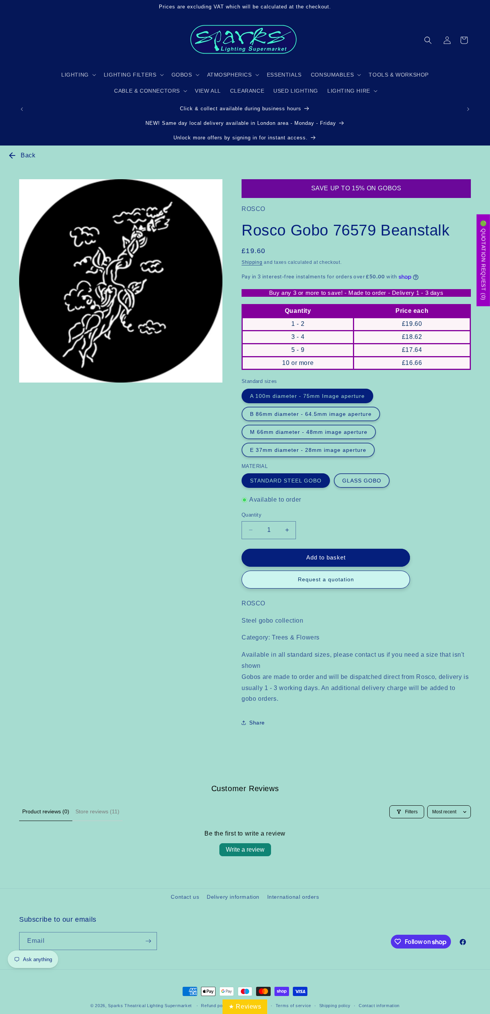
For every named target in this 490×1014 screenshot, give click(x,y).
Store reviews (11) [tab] (97, 811)
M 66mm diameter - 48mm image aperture (309, 432)
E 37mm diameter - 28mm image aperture (308, 450)
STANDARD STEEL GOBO (286, 481)
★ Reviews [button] (245, 1006)
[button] (428, 40)
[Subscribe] (148, 941)
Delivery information (233, 897)
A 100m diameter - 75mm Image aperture (307, 396)
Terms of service (293, 1005)
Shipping (252, 262)
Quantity (251, 515)
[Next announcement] (468, 109)
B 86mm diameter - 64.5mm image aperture (311, 414)
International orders (293, 897)
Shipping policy (335, 1005)
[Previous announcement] (21, 109)
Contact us (185, 897)
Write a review (245, 849)
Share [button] (257, 723)
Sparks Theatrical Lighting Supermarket (150, 1005)
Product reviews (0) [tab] (45, 811)
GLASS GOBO (361, 481)
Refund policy (215, 1005)
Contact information (379, 1005)
